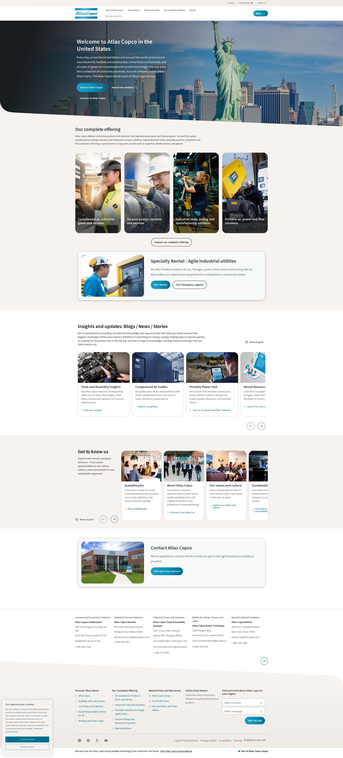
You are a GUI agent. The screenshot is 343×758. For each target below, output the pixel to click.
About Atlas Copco (115, 10)
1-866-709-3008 (239, 643)
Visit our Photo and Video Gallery (164, 708)
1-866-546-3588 (83, 646)
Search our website (122, 87)
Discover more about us (182, 512)
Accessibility (225, 740)
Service (192, 10)
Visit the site (255, 720)
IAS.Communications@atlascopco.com (171, 646)
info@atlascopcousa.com (87, 640)
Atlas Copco (84, 695)
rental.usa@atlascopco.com (245, 637)
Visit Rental (160, 284)
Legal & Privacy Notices (186, 740)
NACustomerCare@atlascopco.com (132, 637)
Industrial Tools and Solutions (130, 704)
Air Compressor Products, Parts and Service (128, 697)
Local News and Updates (90, 706)
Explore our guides (148, 406)
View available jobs (137, 508)
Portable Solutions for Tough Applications (129, 712)
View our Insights (93, 410)
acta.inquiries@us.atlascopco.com (170, 640)
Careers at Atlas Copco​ (93, 98)
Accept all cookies (27, 739)
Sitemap (238, 740)
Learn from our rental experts (262, 406)
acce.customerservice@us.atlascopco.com (210, 640)
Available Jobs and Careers (91, 701)
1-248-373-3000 (161, 652)
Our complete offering (174, 10)
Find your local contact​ (167, 571)
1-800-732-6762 (200, 646)
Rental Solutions (123, 728)
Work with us (134, 10)
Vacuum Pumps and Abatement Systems (125, 721)
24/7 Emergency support (189, 284)
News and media (152, 10)
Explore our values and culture (224, 506)
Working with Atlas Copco (91, 720)
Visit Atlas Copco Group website (176, 751)
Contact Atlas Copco (91, 87)
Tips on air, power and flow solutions (211, 410)
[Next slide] (261, 426)
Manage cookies (208, 740)
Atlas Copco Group (161, 695)
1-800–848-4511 (122, 641)
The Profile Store (160, 701)
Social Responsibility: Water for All (92, 713)
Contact (231, 3)
